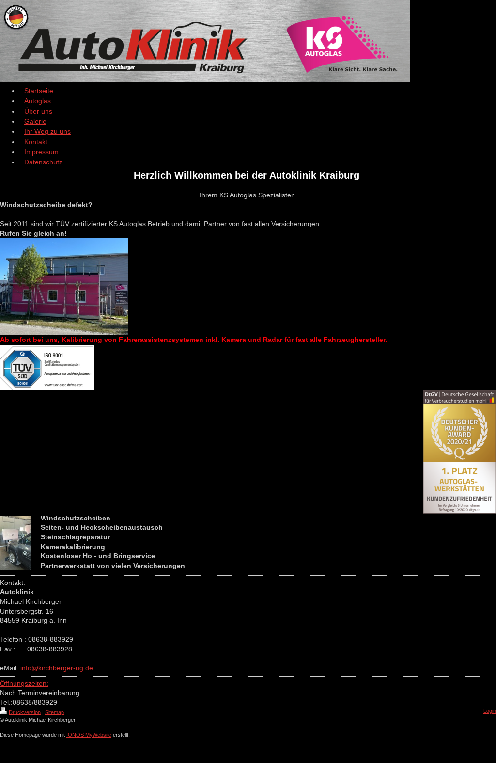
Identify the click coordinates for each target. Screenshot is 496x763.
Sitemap (54, 712)
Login (489, 711)
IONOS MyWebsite (88, 735)
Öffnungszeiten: (24, 683)
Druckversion (25, 712)
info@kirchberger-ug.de (56, 668)
